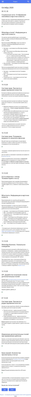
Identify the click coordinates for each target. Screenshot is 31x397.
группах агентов (6, 156)
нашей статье (21, 265)
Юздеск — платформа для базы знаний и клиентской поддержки (15, 394)
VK (11, 205)
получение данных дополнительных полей (18, 279)
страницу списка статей (19, 359)
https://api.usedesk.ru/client (8, 231)
